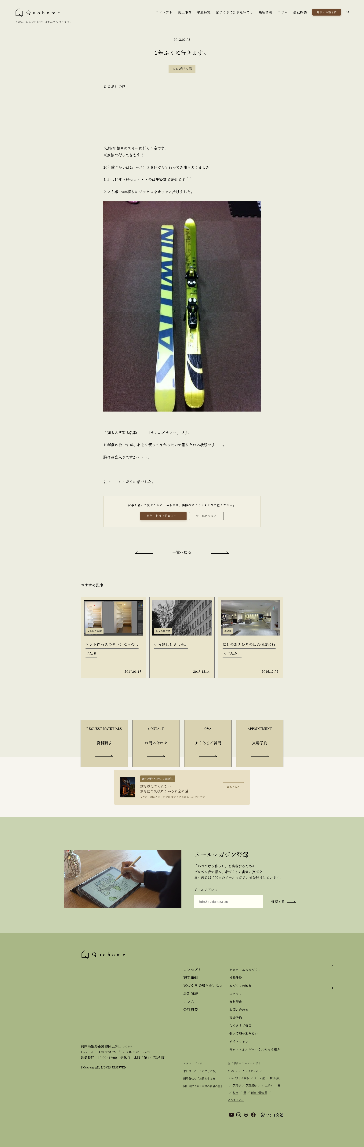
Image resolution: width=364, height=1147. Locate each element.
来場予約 (235, 1017)
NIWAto (232, 1071)
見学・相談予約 (327, 12)
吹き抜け (275, 1078)
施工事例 (184, 12)
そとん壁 (259, 1078)
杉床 (235, 1092)
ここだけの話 (34, 21)
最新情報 (265, 12)
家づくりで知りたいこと (234, 12)
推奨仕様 (235, 977)
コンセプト (164, 12)
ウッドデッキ (250, 1071)
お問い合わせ (239, 1009)
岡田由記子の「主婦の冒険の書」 (203, 1086)
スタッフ (235, 993)
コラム (283, 12)
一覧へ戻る (182, 552)
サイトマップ (239, 1041)
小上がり (267, 1085)
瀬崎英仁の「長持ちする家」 (200, 1078)
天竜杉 (237, 1085)
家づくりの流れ (240, 985)
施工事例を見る (206, 516)
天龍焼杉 (251, 1085)
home (19, 21)
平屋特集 (203, 12)
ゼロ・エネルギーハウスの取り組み (254, 1049)
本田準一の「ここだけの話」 (200, 1071)
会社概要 (300, 12)
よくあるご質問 (240, 1025)
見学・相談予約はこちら (163, 516)
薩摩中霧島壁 (259, 1092)
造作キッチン (236, 1100)
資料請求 (235, 1001)
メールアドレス (206, 889)
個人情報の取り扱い (243, 1033)
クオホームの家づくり (245, 969)
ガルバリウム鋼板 (238, 1078)
